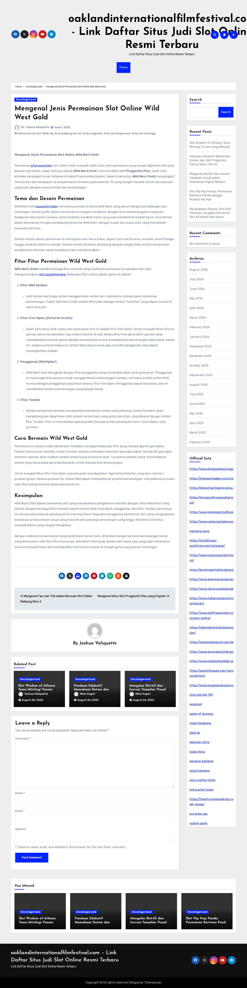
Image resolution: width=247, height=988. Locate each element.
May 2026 (196, 298)
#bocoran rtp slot (29, 133)
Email (19, 811)
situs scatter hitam (202, 780)
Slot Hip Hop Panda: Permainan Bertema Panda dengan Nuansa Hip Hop (211, 195)
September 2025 (201, 375)
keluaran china (199, 742)
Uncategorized (26, 99)
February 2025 (199, 442)
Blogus (134, 982)
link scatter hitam (201, 789)
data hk (194, 732)
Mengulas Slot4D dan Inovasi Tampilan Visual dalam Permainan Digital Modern (209, 178)
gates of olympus (201, 714)
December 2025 (200, 346)
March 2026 (197, 317)
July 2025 (196, 394)
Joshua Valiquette (37, 127)
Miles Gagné (87, 693)
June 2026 (197, 289)
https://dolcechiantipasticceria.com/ (214, 488)
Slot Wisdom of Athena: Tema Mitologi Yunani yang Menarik (36, 689)
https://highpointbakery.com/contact (215, 478)
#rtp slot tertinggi (144, 133)
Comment (23, 738)
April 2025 (196, 423)
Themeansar (152, 982)
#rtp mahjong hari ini (68, 133)
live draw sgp (198, 813)
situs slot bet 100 (201, 695)
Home (123, 67)
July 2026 (196, 279)
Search (195, 100)
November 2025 (200, 356)
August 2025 (198, 384)
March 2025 (197, 432)
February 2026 (199, 327)
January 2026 (199, 336)
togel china (197, 751)
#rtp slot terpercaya (117, 133)
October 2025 (198, 365)
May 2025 (196, 413)
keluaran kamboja (201, 761)
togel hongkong (200, 723)
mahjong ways (199, 531)
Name (20, 793)
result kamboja (199, 770)
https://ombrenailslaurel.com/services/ (216, 642)
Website (20, 829)
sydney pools (198, 823)
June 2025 (197, 404)
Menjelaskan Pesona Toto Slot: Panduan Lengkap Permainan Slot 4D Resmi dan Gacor (210, 213)
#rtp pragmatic (93, 133)
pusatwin (195, 704)
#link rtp (47, 133)
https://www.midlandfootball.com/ (213, 661)
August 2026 (198, 269)
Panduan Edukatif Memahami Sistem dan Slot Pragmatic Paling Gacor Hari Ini (210, 160)
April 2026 (196, 308)
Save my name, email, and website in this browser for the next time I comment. (72, 847)
